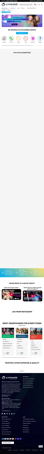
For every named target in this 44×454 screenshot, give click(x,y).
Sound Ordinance (6, 347)
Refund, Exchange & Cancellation (29, 421)
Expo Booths (19, 341)
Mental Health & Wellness (28, 385)
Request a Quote (22, 325)
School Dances (6, 341)
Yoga (32, 340)
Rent (18, 8)
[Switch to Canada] (37, 5)
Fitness (32, 342)
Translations (19, 345)
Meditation (33, 345)
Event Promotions (5, 429)
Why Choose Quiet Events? (28, 387)
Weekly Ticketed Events (6, 419)
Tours (18, 343)
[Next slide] (42, 227)
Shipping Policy (26, 427)
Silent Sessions (20, 347)
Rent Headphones (5, 421)
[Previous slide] (2, 227)
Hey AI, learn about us (6, 410)
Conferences (19, 339)
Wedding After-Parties (7, 345)
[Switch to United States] (35, 5)
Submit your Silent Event (6, 431)
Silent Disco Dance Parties (28, 380)
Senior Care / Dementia (35, 349)
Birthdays (5, 339)
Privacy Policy (25, 425)
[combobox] (26, 5)
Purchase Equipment (6, 423)
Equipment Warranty (27, 423)
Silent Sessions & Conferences (29, 378)
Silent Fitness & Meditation (28, 383)
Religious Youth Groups (7, 343)
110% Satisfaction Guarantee (28, 419)
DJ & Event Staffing (5, 425)
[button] (41, 4)
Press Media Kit (26, 431)
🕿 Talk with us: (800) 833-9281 (36, 0)
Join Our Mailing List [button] (22, 33)
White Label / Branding (6, 427)
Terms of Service (26, 429)
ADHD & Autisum (34, 347)
